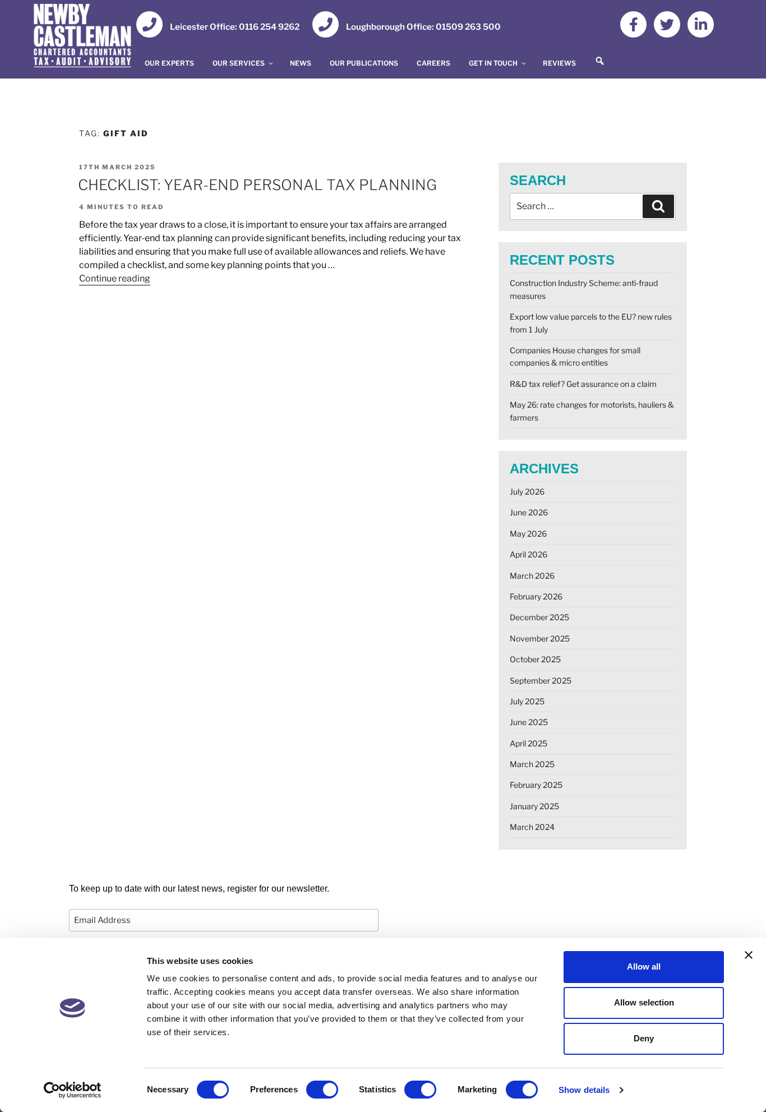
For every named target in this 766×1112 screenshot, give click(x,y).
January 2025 (534, 806)
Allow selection (644, 1002)
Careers (433, 63)
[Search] (658, 206)
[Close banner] (749, 955)
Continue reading (114, 278)
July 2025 (527, 701)
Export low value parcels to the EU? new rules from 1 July (591, 323)
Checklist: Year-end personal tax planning (257, 185)
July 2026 (527, 491)
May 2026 (528, 533)
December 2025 (539, 617)
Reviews (559, 63)
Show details (584, 1090)
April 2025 (528, 743)
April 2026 (528, 554)
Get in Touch (493, 63)
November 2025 (540, 638)
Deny (644, 1038)
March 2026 (532, 575)
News (300, 63)
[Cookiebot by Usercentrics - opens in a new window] (73, 1090)
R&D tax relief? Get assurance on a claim (583, 384)
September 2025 (540, 680)
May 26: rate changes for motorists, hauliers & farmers (592, 411)
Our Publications (364, 63)
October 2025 (535, 659)
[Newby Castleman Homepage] (89, 37)
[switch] (322, 1090)
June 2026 (529, 512)
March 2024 (532, 827)
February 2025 (536, 785)
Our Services (239, 63)
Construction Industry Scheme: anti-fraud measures (584, 289)
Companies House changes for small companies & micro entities (575, 356)
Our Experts (169, 63)
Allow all (644, 966)
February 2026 (536, 596)
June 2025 (529, 722)
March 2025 (532, 764)
